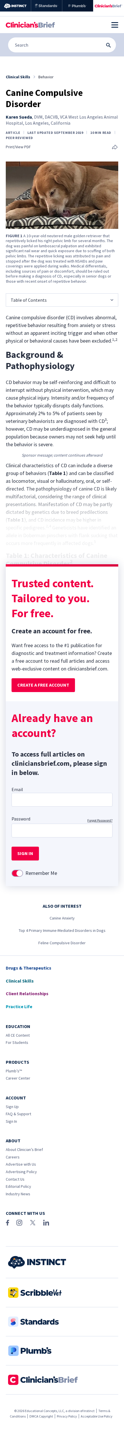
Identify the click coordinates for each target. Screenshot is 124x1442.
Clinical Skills (20, 981)
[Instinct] (15, 6)
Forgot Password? (99, 820)
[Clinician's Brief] (108, 6)
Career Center (18, 1078)
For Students (17, 1042)
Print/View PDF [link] (18, 147)
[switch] (17, 873)
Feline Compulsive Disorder (62, 942)
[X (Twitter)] (32, 1222)
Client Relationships (27, 993)
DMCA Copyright (41, 1416)
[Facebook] (7, 1223)
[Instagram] (19, 1223)
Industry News (18, 1193)
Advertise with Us (21, 1164)
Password (21, 819)
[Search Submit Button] (108, 45)
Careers (13, 1157)
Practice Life (19, 1006)
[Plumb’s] (77, 6)
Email (17, 789)
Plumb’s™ (14, 1071)
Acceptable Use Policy (96, 1416)
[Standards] (46, 6)
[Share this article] (114, 147)
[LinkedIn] (46, 1223)
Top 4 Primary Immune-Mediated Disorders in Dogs (62, 930)
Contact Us (15, 1179)
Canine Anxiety (62, 918)
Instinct (89, 1411)
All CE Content (18, 1035)
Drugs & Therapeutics (28, 968)
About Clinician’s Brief (24, 1149)
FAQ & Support (18, 1113)
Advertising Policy (21, 1171)
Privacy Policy (67, 1416)
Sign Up (12, 1106)
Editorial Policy (18, 1186)
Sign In (11, 1121)
